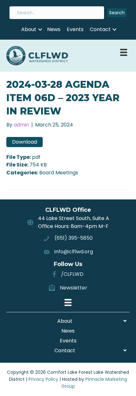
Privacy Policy (43, 379)
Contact (100, 29)
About (28, 29)
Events (75, 29)
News (53, 29)
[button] (117, 12)
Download (24, 142)
